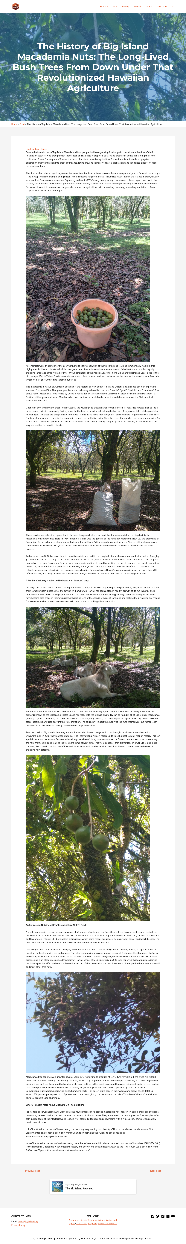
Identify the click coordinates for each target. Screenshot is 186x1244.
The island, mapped (86, 1223)
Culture (35, 148)
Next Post (157, 1170)
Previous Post (31, 1170)
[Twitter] (158, 1216)
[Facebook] (153, 1216)
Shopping (74, 1220)
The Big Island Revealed (79, 1188)
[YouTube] (173, 1216)
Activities (100, 1220)
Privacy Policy (18, 1225)
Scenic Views (87, 1220)
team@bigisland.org (28, 1221)
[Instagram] (163, 1216)
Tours (44, 148)
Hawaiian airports (107, 1223)
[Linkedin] (168, 1216)
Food (28, 148)
